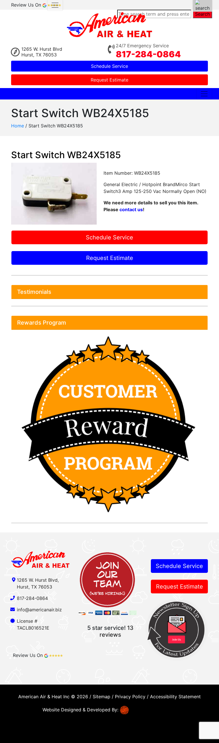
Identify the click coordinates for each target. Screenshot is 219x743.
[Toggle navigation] (204, 93)
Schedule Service (109, 66)
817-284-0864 (148, 54)
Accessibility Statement (175, 696)
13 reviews (116, 631)
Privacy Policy (130, 696)
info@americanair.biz (39, 609)
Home (17, 126)
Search (202, 14)
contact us (131, 209)
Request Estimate (109, 80)
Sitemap (101, 696)
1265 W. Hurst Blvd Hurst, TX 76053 (41, 51)
